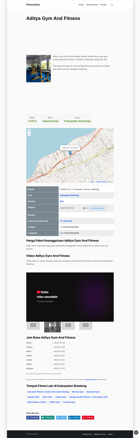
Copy (87, 208)
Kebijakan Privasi (100, 434)
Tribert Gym (54, 402)
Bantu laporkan (91, 379)
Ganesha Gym (93, 392)
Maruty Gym (77, 392)
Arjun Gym (47, 397)
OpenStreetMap (101, 182)
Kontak (103, 5)
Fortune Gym (69, 402)
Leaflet (92, 182)
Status (50, 117)
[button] (70, 153)
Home (81, 5)
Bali (62, 201)
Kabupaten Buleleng (69, 195)
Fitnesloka (33, 4)
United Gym (60, 397)
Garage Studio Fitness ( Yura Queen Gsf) (88, 397)
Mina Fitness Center (36, 402)
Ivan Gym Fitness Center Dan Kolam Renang (48, 392)
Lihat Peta (67, 221)
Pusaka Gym (33, 397)
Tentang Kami (92, 5)
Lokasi (77, 117)
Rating (32, 117)
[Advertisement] (70, 39)
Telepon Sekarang (97, 208)
